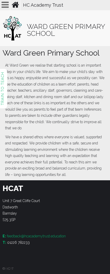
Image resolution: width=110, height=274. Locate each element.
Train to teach (3, 88)
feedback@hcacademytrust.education (36, 236)
